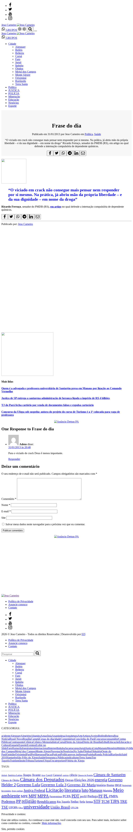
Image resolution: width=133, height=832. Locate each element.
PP (18, 801)
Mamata (102, 748)
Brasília (27, 738)
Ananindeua (58, 735)
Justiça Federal (34, 790)
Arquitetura (71, 735)
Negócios (13, 102)
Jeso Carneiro (25, 224)
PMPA (113, 796)
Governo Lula (28, 784)
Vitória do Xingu (75, 760)
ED (83, 634)
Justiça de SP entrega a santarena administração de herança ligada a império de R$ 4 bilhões (55, 398)
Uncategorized (58, 760)
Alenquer (20, 46)
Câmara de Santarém (110, 775)
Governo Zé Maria (81, 785)
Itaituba (19, 65)
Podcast (56, 754)
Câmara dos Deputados (42, 779)
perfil (83, 796)
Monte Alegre (22, 74)
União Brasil (60, 807)
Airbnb (4, 775)
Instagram (126, 785)
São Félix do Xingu (28, 757)
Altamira (36, 735)
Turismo (38, 760)
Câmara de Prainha (85, 775)
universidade (37, 806)
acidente (5, 735)
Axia (43, 775)
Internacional (41, 748)
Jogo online (17, 791)
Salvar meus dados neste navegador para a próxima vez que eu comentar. (45, 524)
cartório (66, 775)
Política (12, 87)
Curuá (18, 56)
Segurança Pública (55, 757)
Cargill (49, 775)
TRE (123, 801)
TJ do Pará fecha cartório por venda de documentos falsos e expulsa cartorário (47, 405)
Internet (52, 748)
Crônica (28, 742)
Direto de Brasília (92, 742)
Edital (105, 742)
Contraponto (17, 742)
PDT (75, 796)
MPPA (43, 795)
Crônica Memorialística (45, 742)
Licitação (55, 790)
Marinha (107, 790)
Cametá (35, 738)
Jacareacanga (72, 748)
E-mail (6, 511)
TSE (4, 807)
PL (106, 796)
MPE (24, 796)
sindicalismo (72, 757)
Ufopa (46, 760)
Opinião (10, 754)
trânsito (22, 760)
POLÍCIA (13, 93)
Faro (17, 59)
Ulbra (20, 808)
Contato (12, 607)
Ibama (110, 785)
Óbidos (19, 68)
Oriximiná (20, 77)
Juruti (18, 62)
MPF (33, 796)
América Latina (15, 775)
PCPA (67, 796)
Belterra (19, 53)
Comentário (8, 498)
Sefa (82, 801)
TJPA (114, 801)
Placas (48, 754)
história (101, 785)
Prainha (90, 754)
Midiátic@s (123, 748)
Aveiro (94, 735)
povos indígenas (77, 754)
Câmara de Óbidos (10, 780)
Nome (5, 504)
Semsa (89, 801)
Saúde (97, 134)
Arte (80, 735)
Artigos (86, 735)
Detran (69, 780)
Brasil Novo (16, 738)
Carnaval (57, 775)
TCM (105, 801)
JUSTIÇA (14, 90)
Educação (13, 99)
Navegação (57, 751)
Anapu (27, 775)
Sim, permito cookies (12, 829)
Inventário (6, 791)
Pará (28, 754)
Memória (112, 748)
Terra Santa (21, 84)
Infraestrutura (27, 748)
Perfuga (92, 796)
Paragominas (56, 796)
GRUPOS (11, 29)
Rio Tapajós (63, 801)
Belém (18, 49)
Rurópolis (20, 81)
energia (101, 779)
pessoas (41, 754)
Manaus (95, 790)
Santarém (12, 757)
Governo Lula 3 (53, 784)
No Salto (78, 751)
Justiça (89, 748)
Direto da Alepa (73, 742)
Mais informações (51, 823)
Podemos (8, 801)
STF (97, 801)
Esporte (12, 105)
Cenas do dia (46, 738)
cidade (57, 738)
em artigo (55, 206)
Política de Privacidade (20, 601)
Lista (95, 748)
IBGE (118, 785)
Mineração (14, 96)
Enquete (14, 745)
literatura (72, 790)
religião (29, 801)
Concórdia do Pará (84, 738)
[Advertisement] (66, 250)
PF (100, 796)
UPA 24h (74, 807)
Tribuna (30, 760)
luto (85, 790)
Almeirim (26, 735)
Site (3, 517)
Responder (14, 459)
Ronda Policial (103, 754)
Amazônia (46, 735)
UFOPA (13, 807)
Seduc (75, 801)
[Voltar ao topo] (3, 811)
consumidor (111, 738)
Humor (16, 748)
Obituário (96, 751)
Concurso (100, 738)
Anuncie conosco (17, 604)
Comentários (67, 738)
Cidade (12, 43)
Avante (36, 775)
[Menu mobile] (35, 30)
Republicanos (46, 801)
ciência (73, 775)
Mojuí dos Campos (25, 71)
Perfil (34, 754)
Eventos (31, 745)
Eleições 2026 (84, 780)
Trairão (14, 760)
